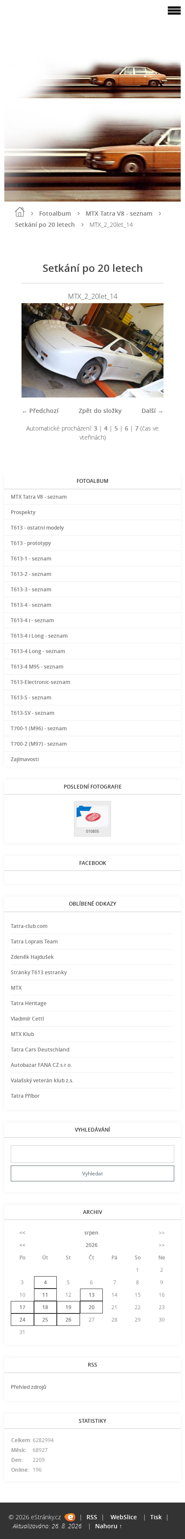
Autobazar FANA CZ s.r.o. (41, 1065)
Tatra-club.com (29, 926)
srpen (91, 1232)
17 (22, 1307)
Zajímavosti (25, 759)
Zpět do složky (100, 411)
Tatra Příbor (25, 1095)
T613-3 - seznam (31, 589)
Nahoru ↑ (108, 1526)
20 (92, 1307)
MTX (16, 987)
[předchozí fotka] (35, 350)
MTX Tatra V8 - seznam (119, 213)
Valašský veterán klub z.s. (42, 1080)
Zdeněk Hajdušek (32, 957)
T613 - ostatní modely (37, 527)
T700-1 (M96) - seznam (39, 728)
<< (22, 1232)
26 (68, 1319)
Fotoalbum (55, 213)
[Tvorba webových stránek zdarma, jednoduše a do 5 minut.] (70, 1517)
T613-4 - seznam (31, 604)
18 (45, 1307)
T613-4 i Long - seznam (39, 635)
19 (68, 1307)
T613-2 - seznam (31, 574)
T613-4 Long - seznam (38, 651)
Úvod (20, 212)
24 (22, 1319)
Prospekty (23, 512)
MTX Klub (22, 1034)
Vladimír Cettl (27, 1018)
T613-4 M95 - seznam (37, 666)
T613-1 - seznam (31, 558)
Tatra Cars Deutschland (40, 1049)
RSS (91, 1517)
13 (92, 1294)
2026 (92, 1245)
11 (45, 1294)
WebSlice (124, 1517)
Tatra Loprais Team (34, 941)
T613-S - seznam (31, 697)
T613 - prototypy (31, 543)
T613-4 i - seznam (32, 620)
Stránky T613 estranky (39, 972)
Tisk (156, 1517)
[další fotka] (149, 350)
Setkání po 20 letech (45, 224)
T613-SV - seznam (32, 713)
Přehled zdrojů (28, 1387)
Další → (152, 411)
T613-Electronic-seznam (40, 682)
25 (45, 1319)
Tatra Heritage (28, 1003)
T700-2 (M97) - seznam (39, 743)
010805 (92, 831)
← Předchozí (40, 411)
